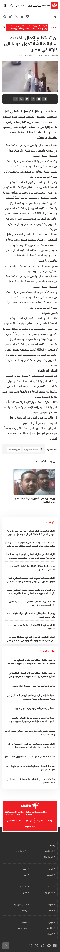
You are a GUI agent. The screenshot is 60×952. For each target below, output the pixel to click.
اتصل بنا (40, 820)
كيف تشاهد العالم (34, 5)
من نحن (29, 820)
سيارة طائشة (14, 449)
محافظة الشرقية (31, 449)
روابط (50, 820)
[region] (30, 76)
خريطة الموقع (30, 826)
